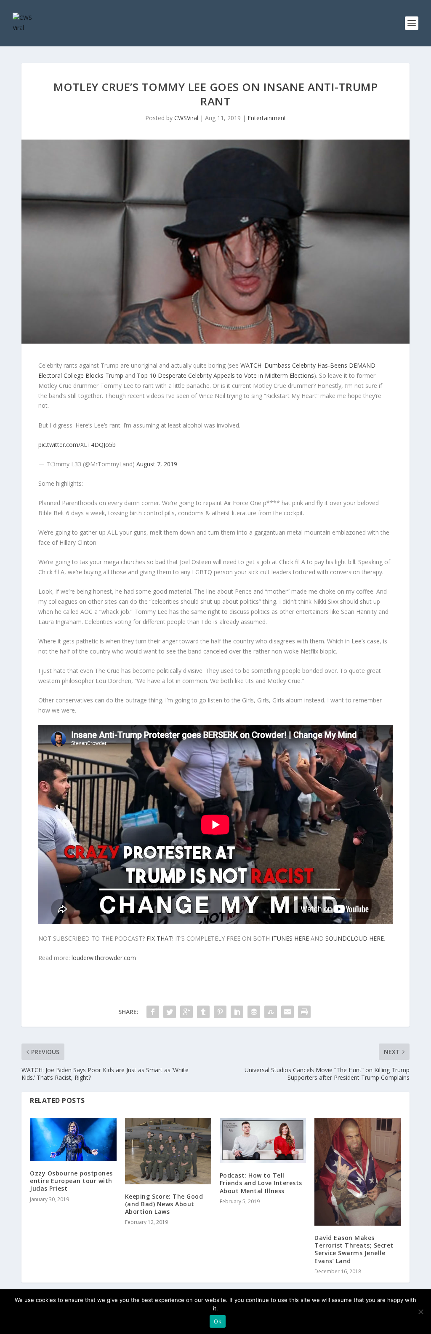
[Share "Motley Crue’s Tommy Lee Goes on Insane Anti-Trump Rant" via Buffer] (253, 1011)
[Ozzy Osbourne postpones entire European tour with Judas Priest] (73, 1139)
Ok (217, 1321)
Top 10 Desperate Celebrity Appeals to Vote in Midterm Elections (225, 375)
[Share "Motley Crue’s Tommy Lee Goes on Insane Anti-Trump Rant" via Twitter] (169, 1011)
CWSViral (186, 118)
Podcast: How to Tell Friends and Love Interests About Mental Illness (261, 1182)
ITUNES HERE (290, 938)
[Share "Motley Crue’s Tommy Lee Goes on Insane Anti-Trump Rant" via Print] (304, 1011)
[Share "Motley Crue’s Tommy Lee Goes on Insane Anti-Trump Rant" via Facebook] (152, 1011)
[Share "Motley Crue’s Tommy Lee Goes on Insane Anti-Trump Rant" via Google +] (186, 1011)
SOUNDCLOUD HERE (354, 938)
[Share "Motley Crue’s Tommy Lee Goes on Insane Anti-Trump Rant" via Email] (287, 1011)
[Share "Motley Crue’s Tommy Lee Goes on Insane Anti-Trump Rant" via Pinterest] (220, 1011)
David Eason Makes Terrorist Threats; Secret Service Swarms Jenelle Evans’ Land (354, 1249)
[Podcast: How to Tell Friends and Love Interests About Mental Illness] (263, 1140)
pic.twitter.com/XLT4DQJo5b (77, 445)
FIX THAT (159, 938)
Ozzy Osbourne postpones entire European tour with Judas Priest (71, 1180)
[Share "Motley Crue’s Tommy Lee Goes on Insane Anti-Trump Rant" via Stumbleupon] (270, 1011)
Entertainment (266, 118)
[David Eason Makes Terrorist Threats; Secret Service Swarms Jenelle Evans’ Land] (357, 1172)
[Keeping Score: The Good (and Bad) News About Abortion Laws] (168, 1151)
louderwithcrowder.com (104, 958)
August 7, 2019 (156, 464)
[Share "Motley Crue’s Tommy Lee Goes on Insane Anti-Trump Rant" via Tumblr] (203, 1011)
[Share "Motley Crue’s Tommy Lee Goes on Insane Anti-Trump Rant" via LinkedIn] (237, 1011)
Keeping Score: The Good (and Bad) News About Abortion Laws (164, 1204)
